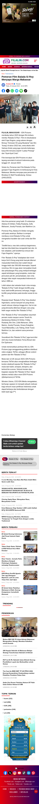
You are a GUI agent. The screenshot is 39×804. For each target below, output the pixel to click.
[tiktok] (24, 774)
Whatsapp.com (30, 781)
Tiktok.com (10, 784)
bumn (8, 698)
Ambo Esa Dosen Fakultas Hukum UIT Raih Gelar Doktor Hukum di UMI (19, 683)
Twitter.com (19, 784)
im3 (7, 702)
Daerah (17, 67)
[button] (27, 127)
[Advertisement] (19, 414)
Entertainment (9, 73)
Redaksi (13, 789)
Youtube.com (28, 784)
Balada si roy (13, 459)
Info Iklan (24, 792)
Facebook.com (9, 781)
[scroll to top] (36, 791)
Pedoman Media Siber (26, 789)
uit (7, 713)
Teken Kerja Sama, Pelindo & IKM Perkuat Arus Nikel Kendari (11, 548)
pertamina (9, 709)
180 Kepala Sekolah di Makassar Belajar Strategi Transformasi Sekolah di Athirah (18, 651)
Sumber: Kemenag (19, 759)
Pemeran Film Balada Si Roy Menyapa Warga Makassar (17, 463)
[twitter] (10, 774)
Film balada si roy (27, 459)
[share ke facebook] (4, 92)
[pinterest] (33, 774)
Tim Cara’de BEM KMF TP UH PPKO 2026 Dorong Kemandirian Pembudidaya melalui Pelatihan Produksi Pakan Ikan (18, 673)
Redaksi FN (9, 84)
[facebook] (5, 774)
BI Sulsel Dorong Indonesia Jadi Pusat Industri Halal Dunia (12, 536)
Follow (31, 442)
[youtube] (19, 774)
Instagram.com (19, 781)
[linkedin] (29, 774)
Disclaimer (13, 792)
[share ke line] (21, 92)
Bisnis (10, 67)
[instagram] (15, 774)
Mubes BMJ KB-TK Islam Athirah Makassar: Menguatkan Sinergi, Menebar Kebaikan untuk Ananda (19, 641)
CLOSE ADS (32, 1)
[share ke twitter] (8, 92)
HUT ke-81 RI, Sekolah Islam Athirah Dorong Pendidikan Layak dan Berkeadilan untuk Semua (19, 662)
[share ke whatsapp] (13, 92)
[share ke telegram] (17, 92)
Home (4, 67)
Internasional (27, 67)
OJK (7, 706)
